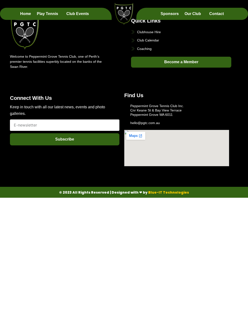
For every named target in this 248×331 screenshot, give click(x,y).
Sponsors (170, 14)
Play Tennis (47, 14)
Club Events (77, 14)
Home (25, 14)
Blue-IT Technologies (168, 192)
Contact (216, 14)
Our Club (193, 14)
